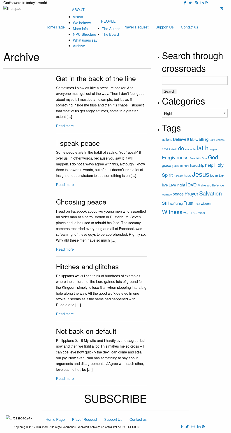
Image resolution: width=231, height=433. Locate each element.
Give (204, 158)
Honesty (178, 175)
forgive (213, 149)
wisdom (206, 203)
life (216, 175)
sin (165, 202)
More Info (80, 28)
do (181, 148)
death (174, 149)
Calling (202, 139)
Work (201, 213)
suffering (176, 203)
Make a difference (211, 185)
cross (166, 148)
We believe (82, 22)
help (209, 165)
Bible (190, 139)
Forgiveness (175, 157)
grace (166, 165)
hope (187, 175)
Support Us (165, 27)
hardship (197, 165)
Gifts (198, 158)
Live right (177, 185)
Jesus (200, 174)
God (213, 157)
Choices (220, 139)
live (165, 185)
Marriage (167, 194)
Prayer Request (135, 27)
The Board (110, 34)
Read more (65, 125)
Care (212, 139)
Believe (179, 139)
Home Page (55, 27)
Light (222, 175)
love (191, 183)
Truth (197, 203)
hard (186, 166)
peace (178, 194)
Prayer (191, 193)
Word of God (190, 213)
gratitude (177, 165)
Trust (188, 203)
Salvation (210, 193)
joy (212, 175)
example (190, 149)
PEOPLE (108, 21)
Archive (79, 45)
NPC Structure (84, 34)
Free (192, 158)
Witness (172, 211)
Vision (78, 16)
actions (167, 139)
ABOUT (78, 9)
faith (202, 147)
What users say (85, 40)
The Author (111, 28)
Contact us (189, 27)
